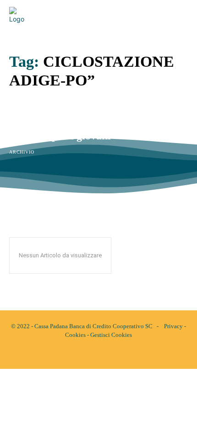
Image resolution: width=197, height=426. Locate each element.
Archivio (21, 151)
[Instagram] (106, 354)
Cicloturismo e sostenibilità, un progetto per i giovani (82, 129)
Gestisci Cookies (111, 334)
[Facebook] (90, 354)
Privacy (173, 326)
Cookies (75, 334)
